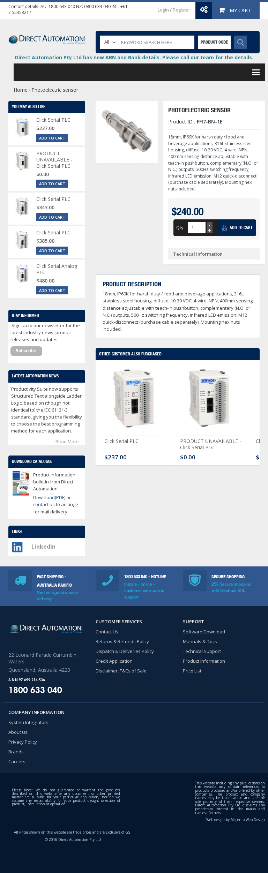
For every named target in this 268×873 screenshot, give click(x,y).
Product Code (214, 42)
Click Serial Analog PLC (56, 269)
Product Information (204, 661)
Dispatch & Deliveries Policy (125, 651)
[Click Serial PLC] (133, 400)
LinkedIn (43, 546)
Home (21, 89)
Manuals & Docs (200, 641)
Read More (67, 441)
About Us (18, 732)
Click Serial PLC (121, 441)
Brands (16, 751)
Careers (16, 761)
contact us (44, 504)
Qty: (180, 227)
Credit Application (114, 661)
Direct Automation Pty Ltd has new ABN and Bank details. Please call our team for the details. (134, 57)
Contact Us (107, 632)
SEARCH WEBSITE (240, 42)
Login (163, 10)
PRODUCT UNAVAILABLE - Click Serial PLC (210, 444)
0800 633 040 (97, 6)
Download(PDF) (49, 497)
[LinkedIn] (17, 545)
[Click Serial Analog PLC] (22, 273)
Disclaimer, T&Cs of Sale (121, 671)
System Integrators (28, 722)
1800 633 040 (62, 6)
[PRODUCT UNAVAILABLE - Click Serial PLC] (209, 400)
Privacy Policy (22, 742)
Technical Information (198, 254)
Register (181, 10)
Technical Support (202, 651)
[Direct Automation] (46, 36)
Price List (192, 671)
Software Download (204, 632)
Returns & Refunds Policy (122, 641)
